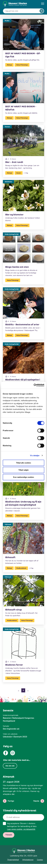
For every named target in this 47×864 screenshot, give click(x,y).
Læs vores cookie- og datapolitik (21, 829)
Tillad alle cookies (23, 463)
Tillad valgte (23, 470)
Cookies (40, 860)
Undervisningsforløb (12, 234)
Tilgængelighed (13, 860)
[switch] (40, 430)
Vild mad (8, 524)
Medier (7, 21)
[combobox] (21, 11)
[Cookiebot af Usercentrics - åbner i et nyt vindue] (33, 385)
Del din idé (10, 766)
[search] (42, 11)
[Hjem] (15, 3)
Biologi (9, 65)
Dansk (18, 173)
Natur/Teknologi (22, 65)
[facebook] (5, 753)
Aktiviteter (8, 182)
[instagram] (12, 753)
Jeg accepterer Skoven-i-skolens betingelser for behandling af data (21, 826)
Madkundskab (21, 568)
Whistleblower (28, 860)
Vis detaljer (35, 455)
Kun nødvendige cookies (23, 477)
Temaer (7, 127)
